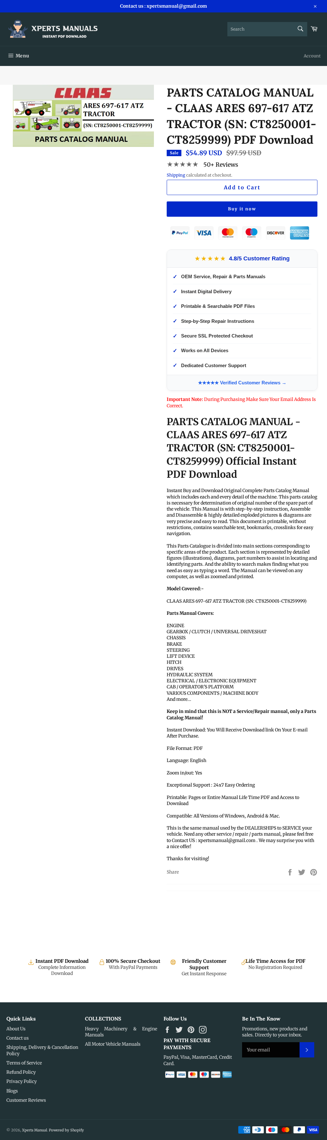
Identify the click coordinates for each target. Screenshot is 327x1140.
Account (312, 56)
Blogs (12, 1091)
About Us (16, 1029)
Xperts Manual (34, 1130)
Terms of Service (24, 1063)
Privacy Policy (21, 1081)
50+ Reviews (220, 164)
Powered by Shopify (66, 1130)
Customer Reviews (26, 1100)
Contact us (17, 1038)
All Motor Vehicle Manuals (113, 1044)
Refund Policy (21, 1072)
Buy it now (242, 209)
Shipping (176, 175)
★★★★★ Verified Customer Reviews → (242, 382)
